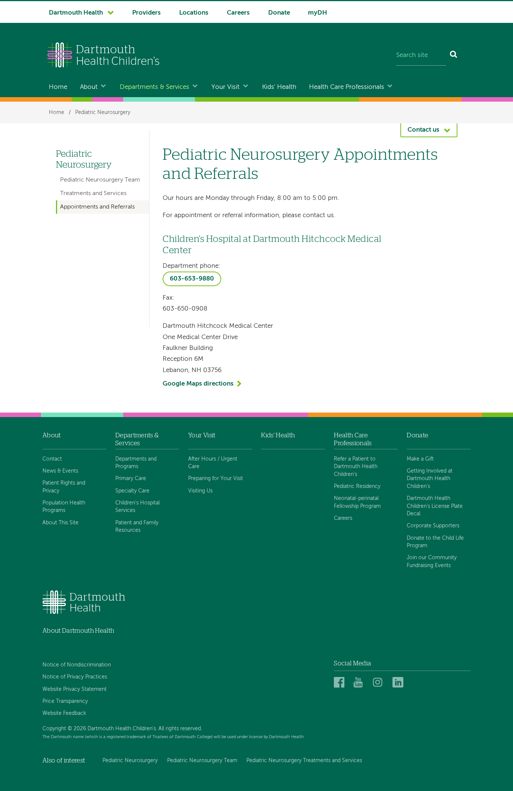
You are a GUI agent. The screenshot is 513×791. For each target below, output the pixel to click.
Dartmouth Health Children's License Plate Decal (435, 506)
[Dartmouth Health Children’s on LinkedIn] (399, 683)
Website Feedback (64, 713)
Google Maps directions (198, 384)
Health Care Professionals (346, 87)
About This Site (60, 522)
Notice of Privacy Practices (74, 677)
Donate (279, 13)
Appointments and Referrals (97, 207)
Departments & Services (154, 87)
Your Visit (225, 87)
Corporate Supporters (433, 525)
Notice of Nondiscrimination (76, 665)
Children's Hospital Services (137, 506)
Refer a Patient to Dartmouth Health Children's (355, 466)
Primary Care (130, 478)
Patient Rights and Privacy (63, 486)
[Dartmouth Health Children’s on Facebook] (340, 683)
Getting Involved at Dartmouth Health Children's (430, 478)
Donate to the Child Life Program (435, 542)
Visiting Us (200, 491)
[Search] (454, 56)
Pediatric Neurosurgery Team (100, 180)
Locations (193, 13)
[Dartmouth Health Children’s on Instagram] (379, 683)
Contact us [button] (423, 130)
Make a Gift (420, 459)
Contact (52, 459)
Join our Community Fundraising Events (432, 561)
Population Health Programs (63, 506)
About (89, 87)
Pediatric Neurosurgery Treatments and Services (304, 760)
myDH (317, 13)
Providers (146, 13)
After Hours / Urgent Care (212, 462)
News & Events (60, 471)
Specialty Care (132, 491)
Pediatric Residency (357, 486)
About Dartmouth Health (78, 630)
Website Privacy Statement (74, 689)
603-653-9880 (192, 279)
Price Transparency (65, 701)
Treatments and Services (93, 194)
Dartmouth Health (76, 13)
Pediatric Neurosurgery (102, 112)
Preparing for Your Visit (215, 478)
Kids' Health (279, 87)
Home (58, 87)
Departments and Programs (136, 462)
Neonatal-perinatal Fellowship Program (357, 502)
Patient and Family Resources (136, 526)
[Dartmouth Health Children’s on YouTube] (360, 683)
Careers (238, 13)
